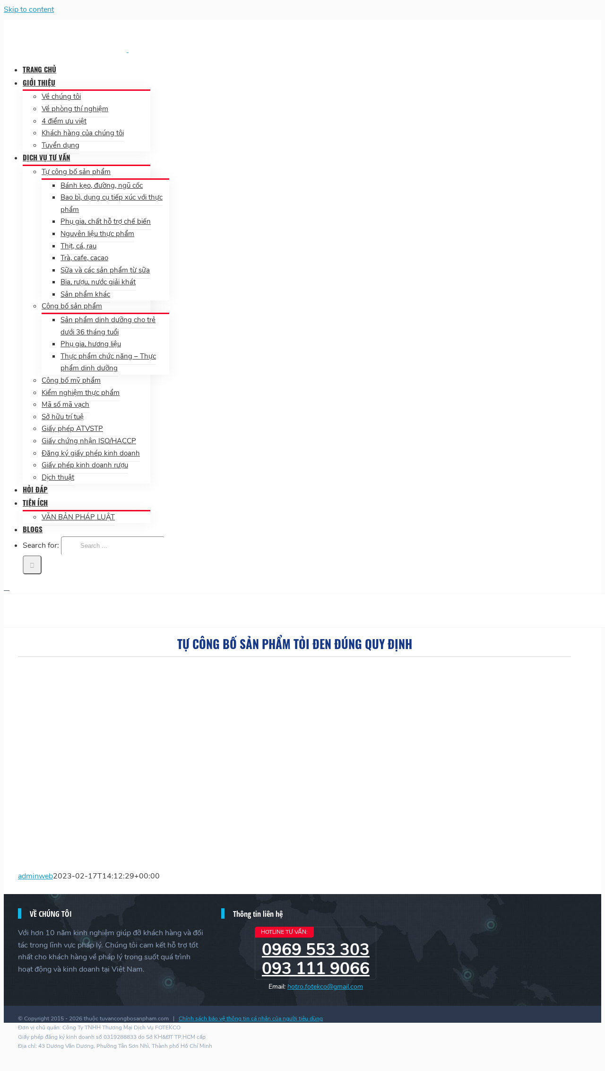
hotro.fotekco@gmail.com (325, 986)
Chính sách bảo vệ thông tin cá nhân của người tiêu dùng (251, 1018)
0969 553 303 (316, 950)
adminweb (35, 876)
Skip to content (29, 9)
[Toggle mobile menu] (6, 587)
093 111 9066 (316, 968)
